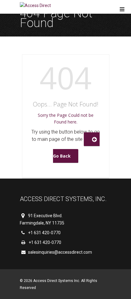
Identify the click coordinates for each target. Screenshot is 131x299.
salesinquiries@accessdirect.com (59, 252)
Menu (122, 9)
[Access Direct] (35, 5)
